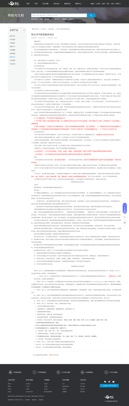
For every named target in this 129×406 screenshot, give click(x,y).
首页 (28, 3)
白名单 (98, 3)
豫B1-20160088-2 (39, 396)
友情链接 (41, 399)
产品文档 (43, 29)
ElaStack (28, 383)
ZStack (27, 389)
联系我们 (82, 391)
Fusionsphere (29, 391)
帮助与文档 (16, 15)
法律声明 (27, 399)
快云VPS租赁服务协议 (63, 29)
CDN (40, 19)
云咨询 (46, 383)
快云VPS (57, 19)
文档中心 (64, 389)
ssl (52, 19)
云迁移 (46, 386)
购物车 (93, 3)
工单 (63, 383)
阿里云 (9, 389)
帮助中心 (78, 3)
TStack (27, 386)
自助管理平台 (65, 386)
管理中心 (118, 3)
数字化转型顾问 (48, 391)
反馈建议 (64, 391)
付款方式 (82, 389)
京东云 (9, 391)
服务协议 (51, 29)
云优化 (46, 389)
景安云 (9, 383)
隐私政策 (34, 399)
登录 (108, 3)
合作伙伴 (82, 383)
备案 (103, 3)
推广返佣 (82, 386)
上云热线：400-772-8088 (109, 385)
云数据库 (64, 19)
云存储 (71, 19)
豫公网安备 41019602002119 (15, 399)
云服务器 (46, 19)
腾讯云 (9, 386)
